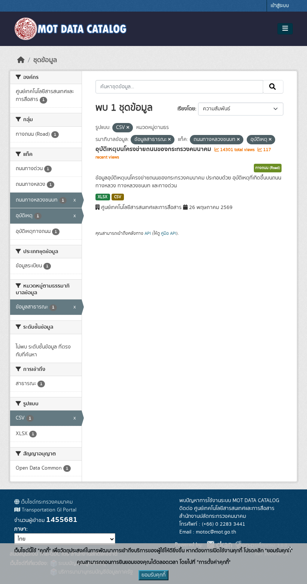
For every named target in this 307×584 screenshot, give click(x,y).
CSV (117, 197)
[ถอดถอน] (128, 128)
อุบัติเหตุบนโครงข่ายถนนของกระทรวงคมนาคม (154, 149)
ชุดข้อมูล (45, 60)
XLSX (102, 197)
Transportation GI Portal (48, 510)
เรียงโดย (186, 109)
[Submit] (273, 86)
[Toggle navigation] (285, 28)
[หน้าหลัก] (21, 60)
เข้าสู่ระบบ (280, 5)
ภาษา (20, 529)
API (148, 233)
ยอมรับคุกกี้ (153, 575)
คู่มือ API (168, 233)
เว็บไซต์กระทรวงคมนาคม (46, 502)
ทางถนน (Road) (267, 167)
